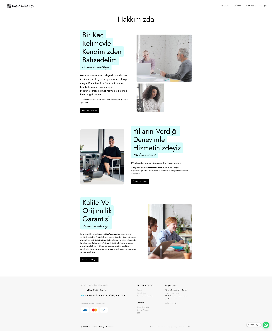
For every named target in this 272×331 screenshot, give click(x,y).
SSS (138, 313)
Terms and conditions (157, 327)
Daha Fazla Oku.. (171, 303)
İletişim (139, 290)
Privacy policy (172, 327)
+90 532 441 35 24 (95, 290)
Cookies (182, 327)
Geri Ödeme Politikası (145, 296)
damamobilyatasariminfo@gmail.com (105, 295)
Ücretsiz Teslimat (143, 310)
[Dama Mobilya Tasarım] (20, 6)
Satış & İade (141, 293)
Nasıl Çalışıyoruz (143, 307)
